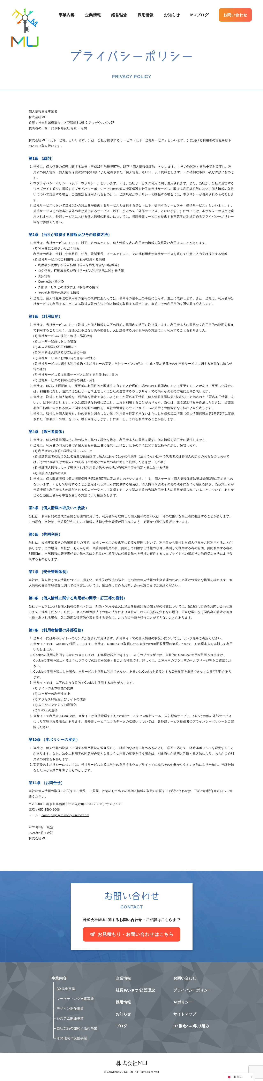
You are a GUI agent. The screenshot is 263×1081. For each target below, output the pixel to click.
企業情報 (93, 15)
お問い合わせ (235, 15)
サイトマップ (184, 1014)
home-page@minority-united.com (65, 815)
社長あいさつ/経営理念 (135, 990)
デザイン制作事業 (70, 1008)
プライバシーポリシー (192, 990)
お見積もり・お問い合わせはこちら (136, 934)
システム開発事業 (70, 1018)
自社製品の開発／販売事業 (77, 1028)
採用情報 (146, 15)
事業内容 (67, 15)
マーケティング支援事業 (75, 998)
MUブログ (199, 15)
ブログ (121, 1026)
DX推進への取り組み (191, 1026)
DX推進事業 (66, 989)
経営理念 (119, 15)
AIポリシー (183, 1002)
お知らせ (172, 15)
